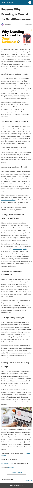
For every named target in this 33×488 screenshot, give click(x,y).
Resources (11, 467)
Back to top (29, 480)
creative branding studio (19, 249)
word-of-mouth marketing (8, 200)
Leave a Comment (16, 472)
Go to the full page (6, 463)
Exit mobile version (16, 485)
